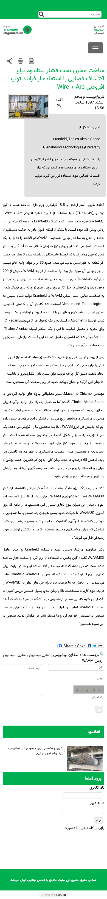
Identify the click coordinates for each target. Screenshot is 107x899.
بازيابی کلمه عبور (91, 828)
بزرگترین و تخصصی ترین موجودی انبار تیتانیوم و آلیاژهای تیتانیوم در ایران (36, 750)
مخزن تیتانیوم (39, 655)
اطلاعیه (94, 731)
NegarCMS (60, 894)
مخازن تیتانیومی (65, 655)
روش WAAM (92, 661)
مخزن (22, 655)
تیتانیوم (9, 655)
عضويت (69, 828)
